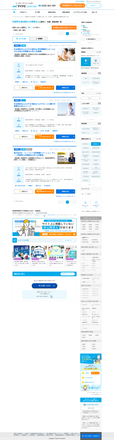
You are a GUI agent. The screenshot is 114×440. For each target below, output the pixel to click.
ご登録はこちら (94, 373)
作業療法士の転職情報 (30, 16)
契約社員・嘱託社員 (96, 128)
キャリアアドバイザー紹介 (80, 12)
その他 (96, 132)
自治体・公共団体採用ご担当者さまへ (35, 433)
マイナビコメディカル (17, 16)
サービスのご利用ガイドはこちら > (94, 392)
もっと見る (90, 89)
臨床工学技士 (49, 435)
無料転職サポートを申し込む (72, 5)
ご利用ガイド (23, 12)
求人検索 (37, 12)
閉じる (90, 184)
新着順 (40, 38)
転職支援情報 (66, 12)
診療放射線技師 (59, 435)
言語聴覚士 (32, 435)
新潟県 (50, 16)
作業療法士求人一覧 (42, 16)
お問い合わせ (74, 433)
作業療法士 (24, 435)
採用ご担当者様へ (80, 1)
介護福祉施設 (95, 78)
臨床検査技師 (40, 435)
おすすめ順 (22, 38)
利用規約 (66, 433)
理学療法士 (17, 435)
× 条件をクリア (91, 42)
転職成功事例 (52, 12)
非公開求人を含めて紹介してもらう (63, 27)
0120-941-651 (47, 6)
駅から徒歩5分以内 (96, 108)
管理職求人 (86, 108)
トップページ (14, 12)
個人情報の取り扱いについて (54, 433)
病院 (86, 78)
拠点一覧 (94, 12)
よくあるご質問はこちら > (96, 394)
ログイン (93, 5)
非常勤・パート (86, 132)
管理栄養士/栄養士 (70, 435)
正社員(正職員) (86, 128)
